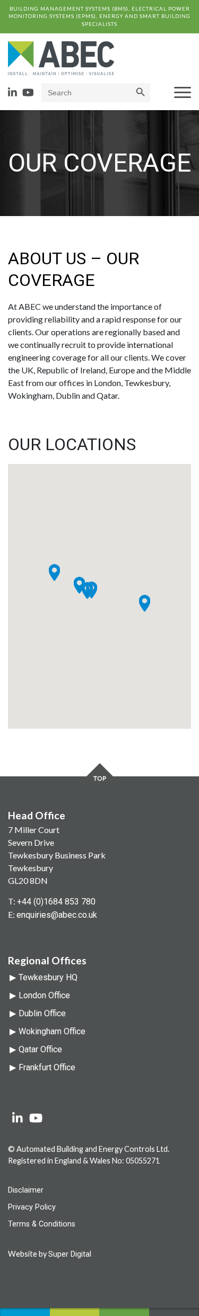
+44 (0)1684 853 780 (56, 902)
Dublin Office (42, 1013)
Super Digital (69, 1254)
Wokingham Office (52, 1031)
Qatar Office (40, 1049)
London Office (44, 995)
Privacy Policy (32, 1207)
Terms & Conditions (41, 1224)
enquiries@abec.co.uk (56, 915)
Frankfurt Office (47, 1067)
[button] (144, 603)
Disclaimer (26, 1190)
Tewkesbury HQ (48, 977)
